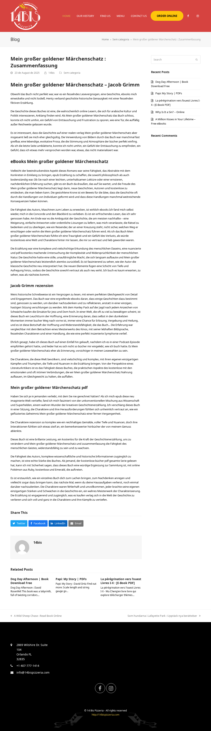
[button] (19, 523)
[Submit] (197, 59)
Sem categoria (72, 73)
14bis (51, 73)
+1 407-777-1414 (27, 666)
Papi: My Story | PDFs (71, 579)
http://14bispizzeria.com (105, 714)
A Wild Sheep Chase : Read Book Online (38, 616)
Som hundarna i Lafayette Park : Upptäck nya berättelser (162, 616)
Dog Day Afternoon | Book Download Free (30, 581)
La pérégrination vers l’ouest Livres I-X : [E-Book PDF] (121, 581)
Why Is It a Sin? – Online (169, 112)
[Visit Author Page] (22, 547)
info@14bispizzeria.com (32, 672)
